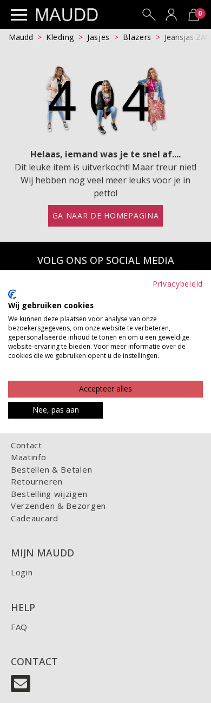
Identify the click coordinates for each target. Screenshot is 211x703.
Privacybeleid (178, 283)
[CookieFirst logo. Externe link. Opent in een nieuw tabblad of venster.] (12, 294)
